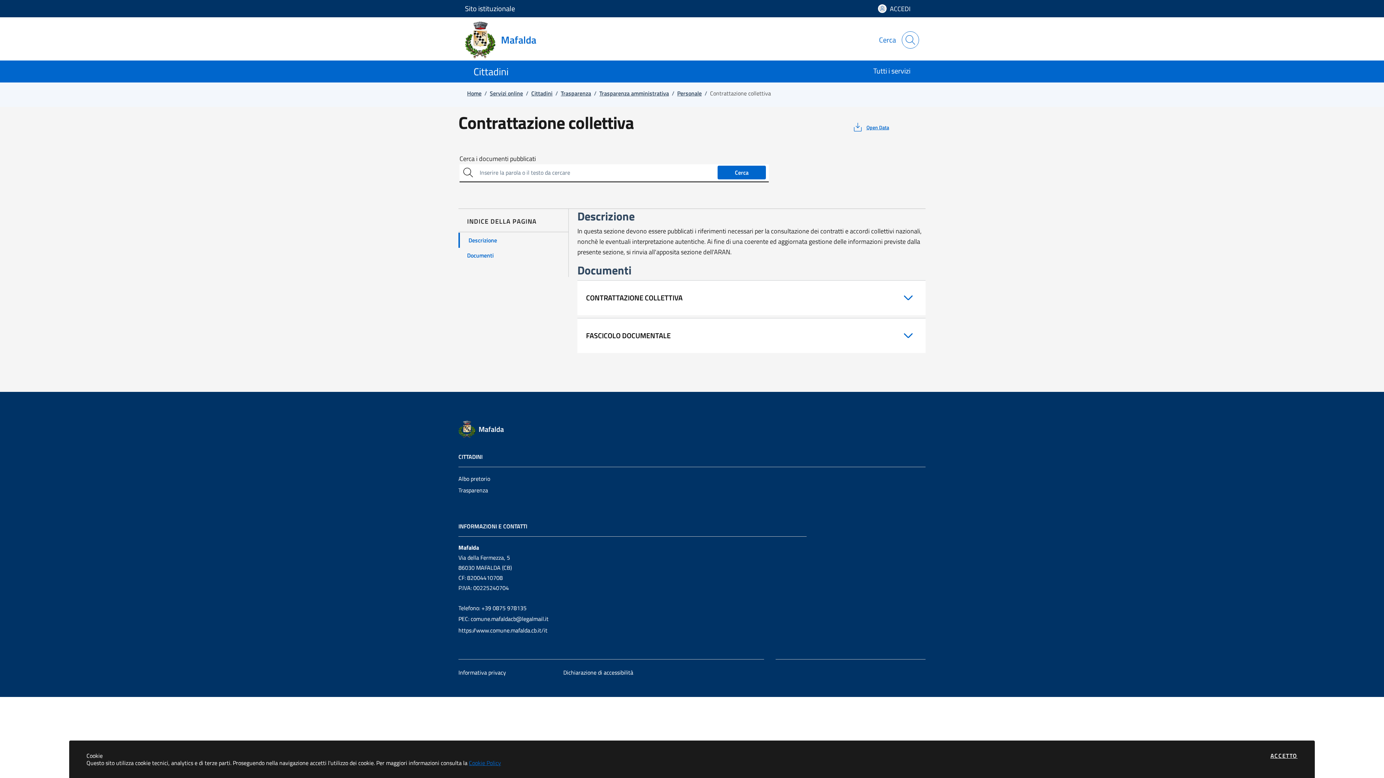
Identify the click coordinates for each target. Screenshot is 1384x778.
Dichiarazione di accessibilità (598, 672)
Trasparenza (473, 490)
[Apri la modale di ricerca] (910, 40)
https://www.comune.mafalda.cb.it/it (502, 630)
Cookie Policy (485, 763)
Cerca (742, 172)
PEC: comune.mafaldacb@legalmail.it (503, 618)
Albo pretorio (474, 478)
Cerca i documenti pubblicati (498, 158)
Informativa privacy (482, 672)
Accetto (1284, 756)
